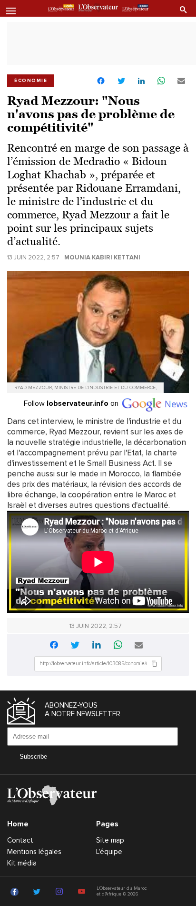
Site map (110, 840)
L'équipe (109, 851)
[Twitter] (38, 892)
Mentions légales (34, 851)
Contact (20, 840)
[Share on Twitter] (121, 81)
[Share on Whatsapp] (161, 81)
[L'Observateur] (61, 9)
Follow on (72, 403)
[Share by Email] (181, 81)
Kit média (22, 863)
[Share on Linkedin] (141, 81)
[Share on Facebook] (101, 82)
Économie (30, 80)
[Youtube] (83, 892)
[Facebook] (16, 892)
